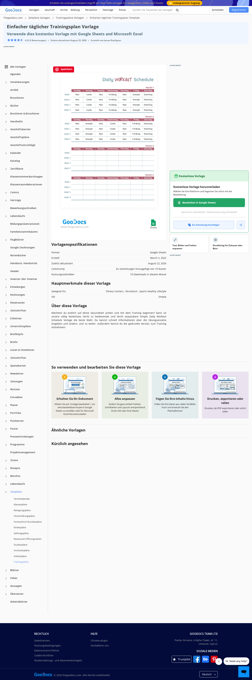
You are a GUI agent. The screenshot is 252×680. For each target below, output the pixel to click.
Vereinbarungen (19, 82)
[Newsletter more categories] (6, 373)
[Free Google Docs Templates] (13, 10)
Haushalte (16, 121)
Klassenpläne (20, 504)
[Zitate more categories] (6, 460)
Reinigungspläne (22, 510)
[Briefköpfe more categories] (6, 334)
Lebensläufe (17, 216)
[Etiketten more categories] (6, 318)
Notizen (15, 389)
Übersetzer (16, 593)
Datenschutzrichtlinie (46, 650)
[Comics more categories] (6, 192)
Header (14, 271)
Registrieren (239, 9)
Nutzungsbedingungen (47, 645)
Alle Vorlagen (18, 66)
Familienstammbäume (24, 231)
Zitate (14, 460)
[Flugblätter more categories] (6, 240)
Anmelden (218, 9)
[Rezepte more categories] (6, 468)
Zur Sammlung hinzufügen (205, 224)
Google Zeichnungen (22, 247)
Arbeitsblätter (18, 601)
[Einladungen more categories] (6, 287)
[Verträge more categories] (6, 200)
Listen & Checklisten (22, 349)
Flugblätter (17, 239)
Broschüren (17, 97)
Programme (17, 444)
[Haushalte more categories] (6, 121)
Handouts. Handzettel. (24, 263)
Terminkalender (22, 498)
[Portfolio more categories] (6, 413)
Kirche (64, 9)
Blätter (14, 570)
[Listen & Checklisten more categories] (6, 350)
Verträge (15, 200)
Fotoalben (16, 397)
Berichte (15, 476)
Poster (14, 428)
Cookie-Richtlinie (43, 655)
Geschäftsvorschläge (22, 145)
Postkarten (17, 420)
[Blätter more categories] (6, 570)
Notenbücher (18, 255)
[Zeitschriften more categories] (6, 310)
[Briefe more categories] (6, 342)
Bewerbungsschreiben (23, 208)
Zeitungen (16, 381)
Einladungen (17, 286)
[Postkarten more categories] (6, 421)
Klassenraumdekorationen (26, 184)
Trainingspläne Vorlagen (70, 17)
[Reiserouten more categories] (6, 303)
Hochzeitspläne (21, 550)
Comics (14, 192)
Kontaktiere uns (100, 645)
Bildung (75, 9)
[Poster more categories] (6, 429)
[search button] (177, 10)
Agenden (15, 74)
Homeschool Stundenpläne (28, 521)
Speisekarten (18, 365)
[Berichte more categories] (6, 476)
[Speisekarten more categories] (6, 366)
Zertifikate (16, 168)
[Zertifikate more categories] (6, 169)
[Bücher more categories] (6, 106)
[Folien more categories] (6, 578)
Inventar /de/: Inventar (23, 279)
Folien (13, 578)
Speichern (66, 69)
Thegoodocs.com (13, 17)
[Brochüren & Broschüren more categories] (6, 113)
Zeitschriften (18, 310)
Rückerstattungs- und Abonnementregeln (58, 660)
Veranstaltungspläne (24, 515)
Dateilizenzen (42, 640)
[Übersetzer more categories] (6, 594)
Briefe (13, 342)
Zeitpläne (16, 491)
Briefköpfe (16, 334)
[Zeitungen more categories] (6, 381)
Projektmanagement (22, 452)
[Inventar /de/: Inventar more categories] (6, 279)
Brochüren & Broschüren (24, 113)
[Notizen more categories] (6, 389)
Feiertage (108, 9)
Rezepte (15, 468)
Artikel (14, 89)
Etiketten (16, 318)
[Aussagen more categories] (6, 586)
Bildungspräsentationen (24, 223)
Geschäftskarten (20, 129)
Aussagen (16, 586)
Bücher (14, 105)
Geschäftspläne (19, 137)
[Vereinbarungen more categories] (6, 82)
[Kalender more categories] (6, 153)
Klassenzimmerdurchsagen (26, 176)
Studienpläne (20, 544)
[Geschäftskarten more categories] (6, 129)
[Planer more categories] (6, 405)
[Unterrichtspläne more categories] (6, 326)
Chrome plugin (99, 640)
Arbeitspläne (20, 556)
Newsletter (16, 373)
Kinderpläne (20, 527)
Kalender (15, 152)
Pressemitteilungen (22, 436)
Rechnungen (17, 294)
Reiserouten (17, 302)
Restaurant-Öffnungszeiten (27, 538)
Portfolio (15, 413)
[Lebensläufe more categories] (6, 216)
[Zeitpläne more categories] (6, 492)
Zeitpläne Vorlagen (39, 17)
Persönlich (91, 9)
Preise (122, 9)
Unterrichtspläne (20, 326)
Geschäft (50, 9)
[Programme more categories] (6, 444)
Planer (14, 405)
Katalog (15, 160)
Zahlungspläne (21, 533)
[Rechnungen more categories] (6, 295)
